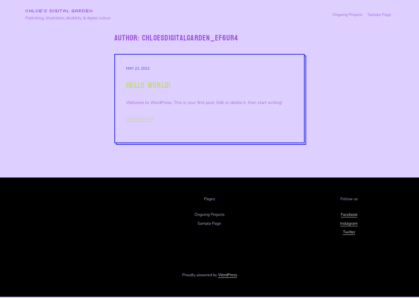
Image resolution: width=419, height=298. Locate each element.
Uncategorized (139, 119)
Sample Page (379, 14)
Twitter (349, 232)
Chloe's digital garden (59, 11)
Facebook (349, 214)
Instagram (349, 223)
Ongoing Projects (348, 14)
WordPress (227, 275)
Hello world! (148, 85)
